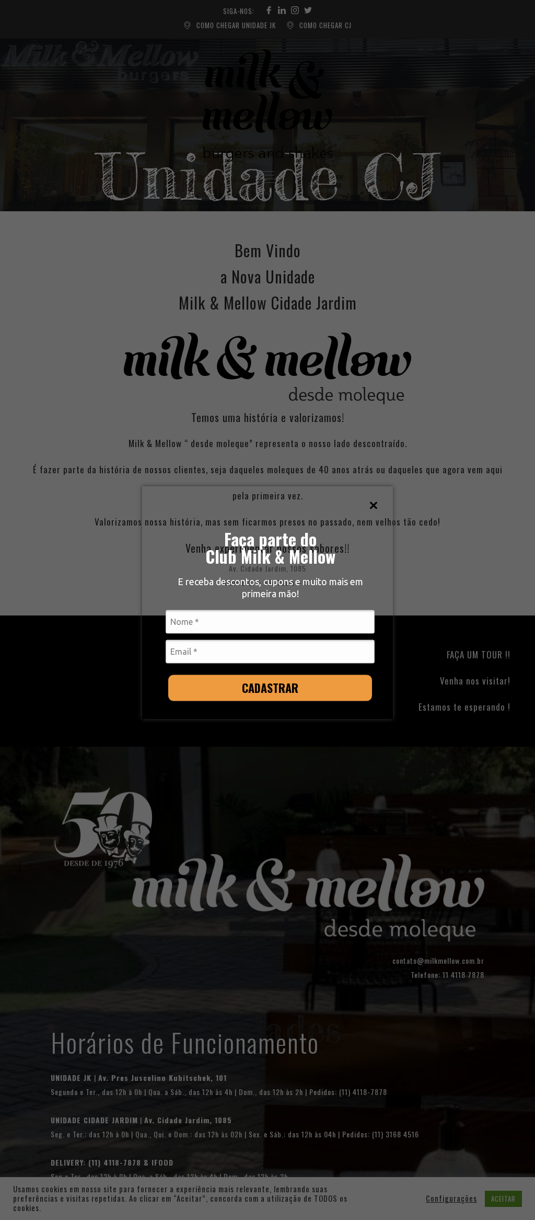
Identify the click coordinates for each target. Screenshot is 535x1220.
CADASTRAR (270, 687)
